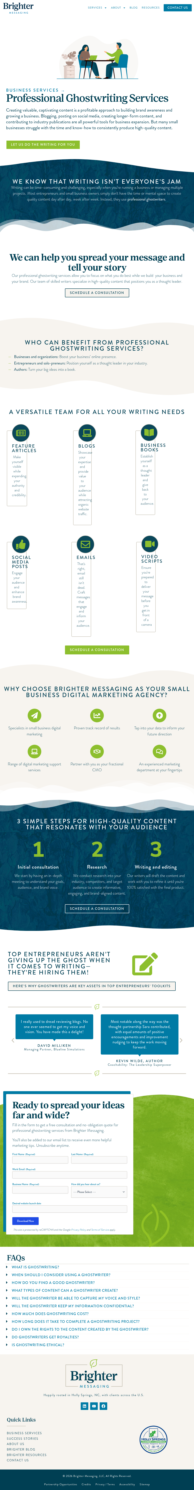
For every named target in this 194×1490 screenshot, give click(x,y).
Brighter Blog (21, 1449)
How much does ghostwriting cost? (50, 1313)
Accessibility (127, 1484)
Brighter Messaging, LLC (88, 1476)
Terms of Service (100, 1230)
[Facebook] (103, 1406)
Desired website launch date (26, 1203)
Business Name (25, 1184)
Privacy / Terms (105, 1484)
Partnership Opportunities (60, 1484)
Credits (86, 1484)
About (116, 7)
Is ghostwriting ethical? (38, 1345)
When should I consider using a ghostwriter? (61, 1274)
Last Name (82, 1154)
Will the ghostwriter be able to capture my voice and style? (76, 1298)
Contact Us (177, 8)
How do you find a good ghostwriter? (53, 1282)
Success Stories (22, 1438)
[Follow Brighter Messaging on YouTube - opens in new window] (94, 1406)
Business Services (24, 1433)
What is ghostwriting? (35, 1267)
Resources (151, 7)
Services (95, 7)
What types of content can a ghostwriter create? (65, 1290)
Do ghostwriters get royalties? (45, 1337)
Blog (134, 7)
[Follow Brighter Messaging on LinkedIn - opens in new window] (84, 1406)
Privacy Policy (78, 1230)
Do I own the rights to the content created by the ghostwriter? (80, 1329)
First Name (23, 1154)
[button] (13, 1040)
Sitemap (145, 1484)
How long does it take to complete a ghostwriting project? (76, 1321)
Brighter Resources (27, 1455)
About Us (15, 1444)
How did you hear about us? (85, 1184)
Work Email (23, 1169)
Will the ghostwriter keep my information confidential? (73, 1306)
